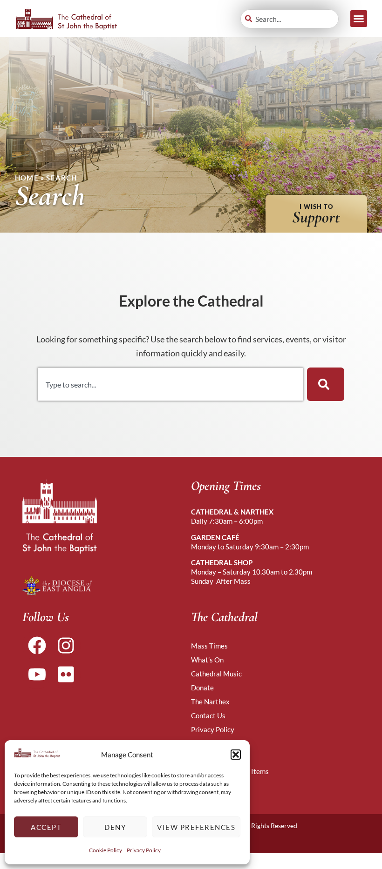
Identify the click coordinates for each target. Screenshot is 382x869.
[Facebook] (36, 645)
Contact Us (208, 715)
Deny (115, 827)
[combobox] (289, 18)
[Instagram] (65, 645)
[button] (235, 754)
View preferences (196, 827)
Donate (202, 687)
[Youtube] (36, 674)
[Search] (325, 384)
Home (27, 178)
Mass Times (209, 646)
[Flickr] (65, 674)
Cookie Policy (105, 850)
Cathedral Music (216, 673)
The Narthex (210, 701)
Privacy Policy (144, 850)
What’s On (207, 659)
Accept (46, 827)
